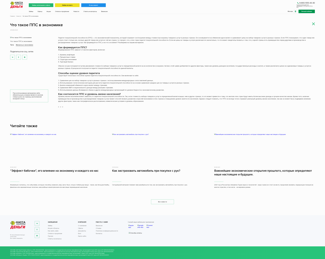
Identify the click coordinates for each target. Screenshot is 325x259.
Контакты (99, 233)
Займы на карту (67, 5)
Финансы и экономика (24, 45)
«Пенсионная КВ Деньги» (23, 251)
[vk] (37, 223)
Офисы (39, 11)
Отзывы (98, 228)
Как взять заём (53, 231)
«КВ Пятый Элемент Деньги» (24, 250)
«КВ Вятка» (19, 253)
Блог (79, 233)
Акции (49, 11)
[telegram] (37, 235)
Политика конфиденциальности (107, 231)
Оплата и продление (62, 11)
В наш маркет (93, 5)
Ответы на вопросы (90, 11)
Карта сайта (82, 236)
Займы (31, 11)
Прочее (50, 236)
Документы (82, 231)
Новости (76, 11)
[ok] (37, 229)
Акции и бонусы (53, 228)
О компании (82, 226)
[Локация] (295, 11)
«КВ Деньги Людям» (21, 255)
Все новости (162, 202)
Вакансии (104, 11)
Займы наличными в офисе (41, 5)
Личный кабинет (306, 11)
